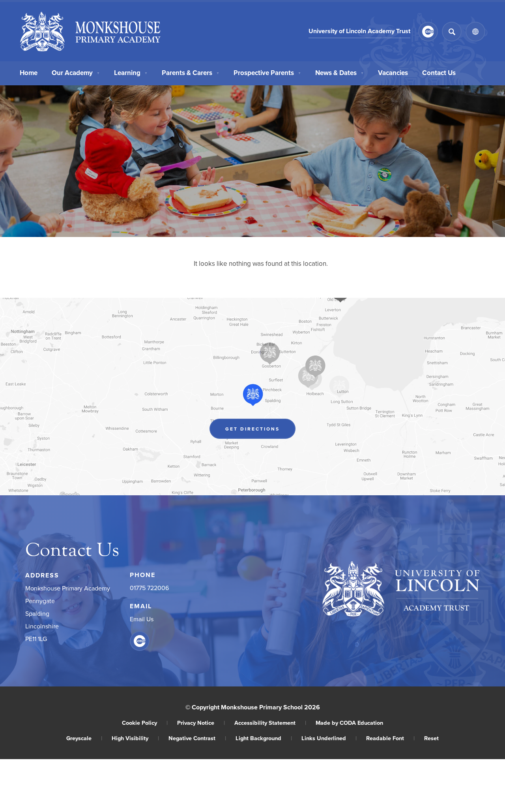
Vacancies (393, 72)
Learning (131, 72)
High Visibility (135, 738)
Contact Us (439, 72)
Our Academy (76, 72)
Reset (431, 738)
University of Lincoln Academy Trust (359, 32)
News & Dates (339, 72)
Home (28, 72)
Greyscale (84, 738)
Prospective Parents (267, 72)
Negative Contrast (197, 738)
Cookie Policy (145, 722)
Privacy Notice (201, 722)
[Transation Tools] (475, 31)
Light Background (264, 738)
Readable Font (390, 738)
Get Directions (260, 431)
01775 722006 (149, 587)
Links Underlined (329, 738)
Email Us (141, 619)
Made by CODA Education (349, 722)
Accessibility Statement (270, 722)
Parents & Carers (190, 72)
